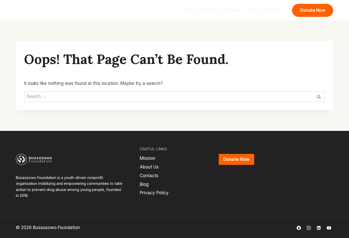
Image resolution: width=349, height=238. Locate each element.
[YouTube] (328, 227)
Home (189, 10)
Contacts (149, 175)
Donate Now (312, 10)
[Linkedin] (319, 227)
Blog (254, 10)
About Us (211, 10)
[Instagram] (309, 227)
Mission (147, 158)
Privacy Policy (154, 192)
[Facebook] (299, 227)
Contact (273, 10)
